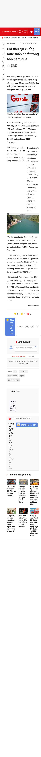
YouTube (14, 31)
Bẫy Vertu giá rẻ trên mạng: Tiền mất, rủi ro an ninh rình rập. (23, 521)
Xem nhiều (14, 37)
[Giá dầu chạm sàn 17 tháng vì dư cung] (13, 397)
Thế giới (29, 37)
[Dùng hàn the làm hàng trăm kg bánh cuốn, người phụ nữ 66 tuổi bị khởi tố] (11, 511)
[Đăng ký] (27, 425)
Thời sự (24, 37)
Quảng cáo (25, 31)
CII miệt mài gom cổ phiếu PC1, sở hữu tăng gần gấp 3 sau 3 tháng (22, 494)
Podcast (6, 31)
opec (22, 376)
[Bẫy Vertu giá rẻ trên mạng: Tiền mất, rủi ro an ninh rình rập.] (23, 511)
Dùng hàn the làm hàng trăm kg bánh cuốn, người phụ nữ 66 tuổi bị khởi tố (11, 523)
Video (19, 37)
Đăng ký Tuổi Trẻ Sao (37, 32)
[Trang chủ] (3, 38)
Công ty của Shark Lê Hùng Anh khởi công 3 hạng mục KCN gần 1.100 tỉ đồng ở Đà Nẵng (34, 526)
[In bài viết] (3, 79)
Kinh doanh (11, 43)
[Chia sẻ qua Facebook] (27, 326)
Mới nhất (7, 37)
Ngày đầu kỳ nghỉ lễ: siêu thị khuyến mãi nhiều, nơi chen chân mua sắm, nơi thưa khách (34, 495)
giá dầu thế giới (14, 380)
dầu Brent (23, 371)
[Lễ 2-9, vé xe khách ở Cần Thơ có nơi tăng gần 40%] (11, 482)
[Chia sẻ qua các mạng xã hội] (37, 326)
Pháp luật (36, 37)
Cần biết (20, 31)
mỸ (15, 371)
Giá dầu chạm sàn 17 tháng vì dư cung (13, 406)
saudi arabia (12, 376)
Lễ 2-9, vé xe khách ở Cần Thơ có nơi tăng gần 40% (11, 491)
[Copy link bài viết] (32, 326)
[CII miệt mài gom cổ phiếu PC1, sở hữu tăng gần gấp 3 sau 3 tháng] (23, 482)
